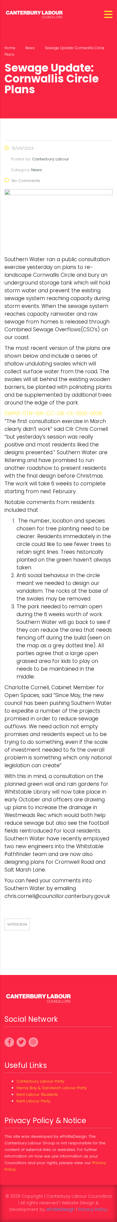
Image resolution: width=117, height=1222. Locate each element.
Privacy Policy (92, 1209)
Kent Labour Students (37, 1094)
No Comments (26, 180)
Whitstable (17, 924)
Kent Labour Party (33, 1101)
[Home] (34, 13)
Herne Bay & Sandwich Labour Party (51, 1088)
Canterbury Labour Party (40, 1081)
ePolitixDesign (60, 1209)
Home (9, 47)
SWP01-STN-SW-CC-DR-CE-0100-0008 (53, 413)
